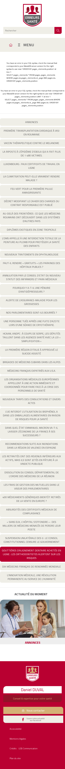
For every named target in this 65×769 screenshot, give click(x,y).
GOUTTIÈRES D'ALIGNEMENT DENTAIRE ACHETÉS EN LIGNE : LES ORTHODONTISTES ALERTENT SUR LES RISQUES (31, 554)
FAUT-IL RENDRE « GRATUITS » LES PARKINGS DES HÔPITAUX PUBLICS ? (31, 265)
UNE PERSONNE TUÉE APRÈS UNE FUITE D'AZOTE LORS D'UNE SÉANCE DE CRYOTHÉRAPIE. (31, 323)
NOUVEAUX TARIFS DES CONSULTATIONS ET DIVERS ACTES (32, 401)
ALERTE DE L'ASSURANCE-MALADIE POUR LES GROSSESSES (31, 302)
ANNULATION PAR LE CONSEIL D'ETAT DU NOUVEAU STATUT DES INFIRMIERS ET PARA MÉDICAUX (32, 277)
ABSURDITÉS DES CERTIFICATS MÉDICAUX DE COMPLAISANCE (31, 511)
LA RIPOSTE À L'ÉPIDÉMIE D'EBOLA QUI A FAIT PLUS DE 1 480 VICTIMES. (32, 153)
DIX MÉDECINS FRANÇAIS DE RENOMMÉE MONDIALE (31, 566)
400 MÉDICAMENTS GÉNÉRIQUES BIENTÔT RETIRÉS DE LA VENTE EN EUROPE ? (32, 499)
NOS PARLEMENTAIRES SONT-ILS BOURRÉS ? (31, 312)
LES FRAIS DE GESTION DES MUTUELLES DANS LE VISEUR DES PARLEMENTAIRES (31, 486)
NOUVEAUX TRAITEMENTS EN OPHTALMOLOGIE (31, 254)
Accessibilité (15, 728)
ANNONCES (31, 122)
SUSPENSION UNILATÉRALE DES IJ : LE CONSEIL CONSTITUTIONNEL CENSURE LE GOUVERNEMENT (31, 540)
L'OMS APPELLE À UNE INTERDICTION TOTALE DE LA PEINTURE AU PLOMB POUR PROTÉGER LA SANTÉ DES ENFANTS (31, 242)
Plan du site (15, 758)
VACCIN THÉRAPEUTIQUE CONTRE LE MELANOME (31, 143)
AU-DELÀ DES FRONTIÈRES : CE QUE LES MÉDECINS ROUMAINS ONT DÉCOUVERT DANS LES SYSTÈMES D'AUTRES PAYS (31, 217)
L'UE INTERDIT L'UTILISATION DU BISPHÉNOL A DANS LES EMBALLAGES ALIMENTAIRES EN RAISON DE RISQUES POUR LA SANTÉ (31, 415)
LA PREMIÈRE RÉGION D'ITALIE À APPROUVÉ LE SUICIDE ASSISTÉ (31, 351)
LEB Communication (28, 748)
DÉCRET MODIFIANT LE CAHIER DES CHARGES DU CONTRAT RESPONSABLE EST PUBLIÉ (31, 203)
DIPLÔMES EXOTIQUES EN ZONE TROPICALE (31, 230)
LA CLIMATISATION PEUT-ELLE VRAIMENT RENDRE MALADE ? (31, 178)
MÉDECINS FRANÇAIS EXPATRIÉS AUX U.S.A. (31, 371)
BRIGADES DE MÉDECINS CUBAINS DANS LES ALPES (31, 362)
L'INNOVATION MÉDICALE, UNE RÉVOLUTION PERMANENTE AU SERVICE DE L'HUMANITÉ (31, 577)
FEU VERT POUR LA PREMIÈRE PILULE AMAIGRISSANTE (31, 190)
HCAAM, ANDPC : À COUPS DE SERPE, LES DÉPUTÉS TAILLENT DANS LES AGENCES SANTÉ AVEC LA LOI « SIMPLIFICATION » (31, 337)
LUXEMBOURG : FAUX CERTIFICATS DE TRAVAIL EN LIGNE (31, 166)
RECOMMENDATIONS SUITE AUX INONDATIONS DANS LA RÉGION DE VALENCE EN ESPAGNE (31, 446)
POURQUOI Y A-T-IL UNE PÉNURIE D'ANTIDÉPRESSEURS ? (31, 289)
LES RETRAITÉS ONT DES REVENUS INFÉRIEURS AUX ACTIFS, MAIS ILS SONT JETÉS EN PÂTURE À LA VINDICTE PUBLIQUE (31, 460)
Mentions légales (18, 738)
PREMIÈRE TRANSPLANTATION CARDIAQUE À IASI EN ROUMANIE (31, 132)
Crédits (13, 748)
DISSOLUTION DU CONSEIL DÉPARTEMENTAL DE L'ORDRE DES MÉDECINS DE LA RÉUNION (31, 474)
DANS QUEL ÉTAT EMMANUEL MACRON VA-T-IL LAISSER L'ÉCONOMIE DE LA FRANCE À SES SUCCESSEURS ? (31, 431)
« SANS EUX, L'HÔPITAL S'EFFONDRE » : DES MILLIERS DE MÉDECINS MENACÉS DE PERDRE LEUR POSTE (32, 525)
